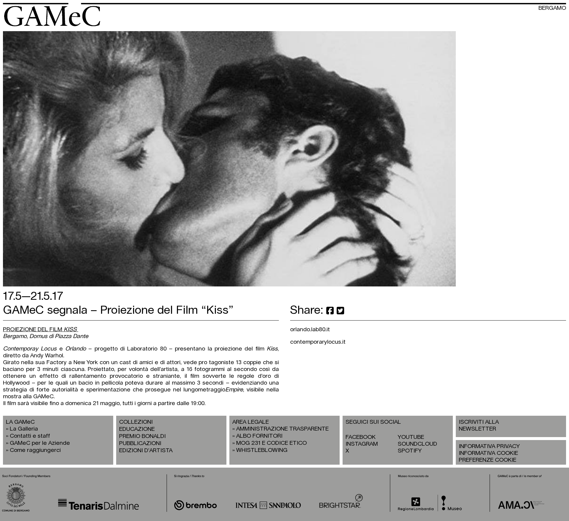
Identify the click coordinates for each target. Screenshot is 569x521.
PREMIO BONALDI (142, 436)
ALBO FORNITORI (259, 436)
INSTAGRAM (362, 444)
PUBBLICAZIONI (140, 443)
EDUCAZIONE (137, 429)
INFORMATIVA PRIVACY (489, 446)
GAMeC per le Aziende (40, 443)
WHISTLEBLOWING (261, 450)
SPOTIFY (410, 451)
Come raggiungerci (35, 450)
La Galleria (24, 429)
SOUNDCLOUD (417, 444)
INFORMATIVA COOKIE (488, 453)
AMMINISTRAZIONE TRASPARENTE (282, 429)
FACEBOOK (360, 437)
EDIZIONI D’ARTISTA (145, 450)
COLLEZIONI (136, 422)
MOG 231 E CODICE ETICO (271, 443)
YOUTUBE (411, 437)
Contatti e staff (30, 436)
